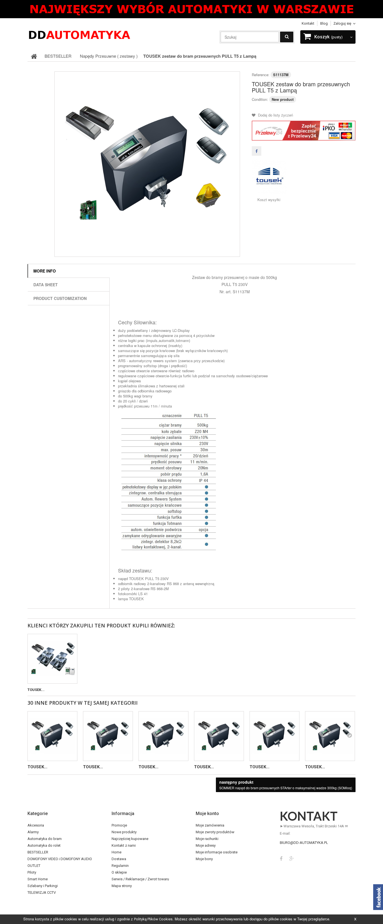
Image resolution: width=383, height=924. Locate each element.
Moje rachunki (207, 839)
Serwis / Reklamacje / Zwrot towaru (140, 879)
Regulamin (120, 866)
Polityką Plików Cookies (153, 919)
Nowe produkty (124, 832)
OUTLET (33, 866)
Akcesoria (35, 825)
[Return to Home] (33, 56)
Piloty (31, 872)
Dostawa (119, 859)
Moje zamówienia (210, 825)
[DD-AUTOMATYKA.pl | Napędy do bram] (79, 34)
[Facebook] (281, 858)
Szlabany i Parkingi (42, 886)
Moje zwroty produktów (215, 832)
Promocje (119, 825)
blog (324, 23)
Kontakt (308, 23)
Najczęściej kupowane (130, 839)
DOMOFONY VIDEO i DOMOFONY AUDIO (59, 859)
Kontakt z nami (124, 845)
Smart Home (37, 879)
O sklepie (119, 872)
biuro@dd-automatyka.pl (304, 843)
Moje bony (204, 859)
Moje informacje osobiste (216, 852)
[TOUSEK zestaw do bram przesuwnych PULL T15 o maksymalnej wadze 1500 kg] (330, 736)
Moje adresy (206, 845)
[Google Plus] (291, 858)
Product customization (60, 298)
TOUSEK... (36, 690)
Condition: (260, 99)
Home (116, 852)
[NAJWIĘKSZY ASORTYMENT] (191, 9)
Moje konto (207, 813)
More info (44, 271)
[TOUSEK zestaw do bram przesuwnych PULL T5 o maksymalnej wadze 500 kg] (147, 164)
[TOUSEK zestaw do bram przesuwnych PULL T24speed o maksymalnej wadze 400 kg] (219, 736)
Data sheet (45, 284)
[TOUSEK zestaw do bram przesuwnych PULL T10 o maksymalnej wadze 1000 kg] (274, 736)
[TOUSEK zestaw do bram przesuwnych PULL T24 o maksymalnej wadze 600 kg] (163, 736)
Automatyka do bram (44, 839)
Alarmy (33, 832)
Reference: (260, 74)
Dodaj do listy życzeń (275, 115)
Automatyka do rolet (44, 845)
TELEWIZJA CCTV (41, 892)
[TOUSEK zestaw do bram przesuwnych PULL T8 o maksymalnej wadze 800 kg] (108, 736)
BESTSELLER (37, 852)
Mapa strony (122, 886)
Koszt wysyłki (268, 199)
